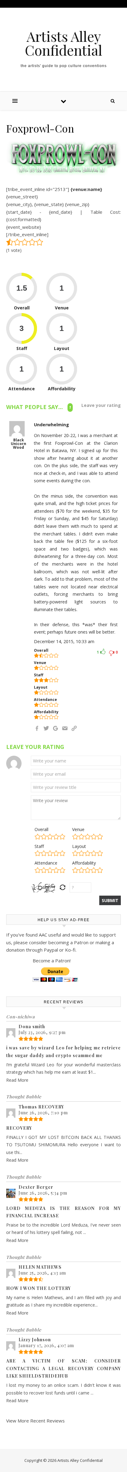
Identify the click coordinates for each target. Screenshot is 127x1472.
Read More (17, 1080)
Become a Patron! (52, 960)
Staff (39, 846)
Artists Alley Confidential (63, 43)
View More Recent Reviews (35, 1421)
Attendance (46, 863)
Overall (41, 829)
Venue (78, 829)
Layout (79, 846)
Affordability (84, 863)
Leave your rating (101, 405)
